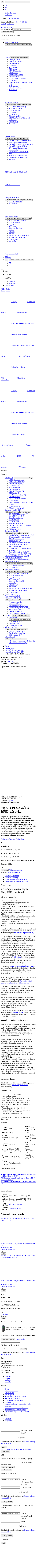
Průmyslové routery (11, 216)
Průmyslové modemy (12, 197)
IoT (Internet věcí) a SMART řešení (17, 559)
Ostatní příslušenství (17, 611)
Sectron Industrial (10, 13)
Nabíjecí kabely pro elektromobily (20, 140)
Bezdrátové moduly (11, 102)
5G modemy (13, 203)
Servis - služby (14, 239)
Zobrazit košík (20, 1339)
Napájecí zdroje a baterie (18, 613)
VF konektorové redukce (18, 643)
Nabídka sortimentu (11, 42)
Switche (11, 230)
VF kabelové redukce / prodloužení (22, 641)
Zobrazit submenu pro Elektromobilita (17, 138)
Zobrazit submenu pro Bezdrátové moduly (18, 104)
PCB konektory (15, 635)
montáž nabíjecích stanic (20, 1085)
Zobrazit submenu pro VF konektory (16, 629)
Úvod (7, 646)
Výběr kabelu (16, 957)
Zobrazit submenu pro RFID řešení (20, 619)
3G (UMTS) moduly (16, 108)
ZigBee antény (14, 86)
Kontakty (8, 258)
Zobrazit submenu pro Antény (19, 57)
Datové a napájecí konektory (19, 608)
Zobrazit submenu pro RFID (21, 615)
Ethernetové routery (15, 228)
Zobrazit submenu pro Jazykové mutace (17, 2)
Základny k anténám (15, 88)
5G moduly (12, 112)
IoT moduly (13, 114)
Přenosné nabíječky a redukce (18, 142)
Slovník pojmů (9, 1395)
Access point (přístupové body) (19, 235)
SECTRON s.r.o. (6, 27)
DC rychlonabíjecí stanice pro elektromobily (18, 545)
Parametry (11, 877)
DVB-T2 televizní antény (17, 78)
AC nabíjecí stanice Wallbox (18, 146)
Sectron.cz (8, 15)
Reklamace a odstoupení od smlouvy (17, 1408)
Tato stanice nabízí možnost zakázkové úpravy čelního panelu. (16, 982)
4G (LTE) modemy (15, 202)
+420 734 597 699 (15, 1208)
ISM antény (13, 80)
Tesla (10, 154)
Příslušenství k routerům (17, 237)
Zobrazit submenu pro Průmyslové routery (18, 218)
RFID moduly (13, 122)
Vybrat (9, 1469)
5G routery (12, 224)
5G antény (12, 65)
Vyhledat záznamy (7, 31)
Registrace (12, 283)
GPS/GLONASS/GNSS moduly (19, 118)
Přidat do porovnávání (16, 870)
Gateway (12, 232)
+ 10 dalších (13, 90)
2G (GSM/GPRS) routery (17, 220)
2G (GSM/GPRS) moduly (17, 107)
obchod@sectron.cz (7, 24)
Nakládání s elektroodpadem (14, 1400)
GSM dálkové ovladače (12, 185)
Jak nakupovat (9, 1393)
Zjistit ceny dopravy (8, 1467)
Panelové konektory (17, 633)
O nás (7, 1389)
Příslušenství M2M (13, 598)
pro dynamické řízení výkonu (22, 966)
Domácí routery (11, 594)
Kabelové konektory (17, 631)
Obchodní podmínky (11, 1391)
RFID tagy (17, 621)
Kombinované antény (16, 75)
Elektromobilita (10, 136)
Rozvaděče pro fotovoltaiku (18, 155)
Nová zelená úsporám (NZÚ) (18, 157)
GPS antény (13, 69)
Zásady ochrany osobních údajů (15, 1410)
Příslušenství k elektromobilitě (18, 152)
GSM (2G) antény (15, 60)
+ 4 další (12, 123)
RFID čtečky (14, 623)
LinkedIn (8, 1380)
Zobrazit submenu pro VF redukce (16, 639)
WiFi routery (13, 226)
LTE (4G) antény (14, 63)
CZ (2, 2)
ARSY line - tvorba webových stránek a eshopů (16, 1449)
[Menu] (1, 269)
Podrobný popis (12, 876)
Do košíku (5, 870)
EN (6, 7)
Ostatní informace (16, 881)
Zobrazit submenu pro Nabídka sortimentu (18, 44)
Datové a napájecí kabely (18, 606)
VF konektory (11, 627)
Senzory (11, 233)
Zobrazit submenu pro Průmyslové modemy (19, 199)
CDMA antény (14, 76)
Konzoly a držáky (16, 609)
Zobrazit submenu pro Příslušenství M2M (18, 600)
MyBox (10, 661)
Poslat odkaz (20, 839)
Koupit (3, 1253)
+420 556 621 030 (21, 22)
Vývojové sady (15, 602)
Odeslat (23, 1349)
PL (6, 9)
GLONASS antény (15, 71)
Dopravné (8, 1402)
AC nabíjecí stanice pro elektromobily (21, 144)
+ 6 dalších (12, 241)
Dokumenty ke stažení (16, 879)
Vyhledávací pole (6, 29)
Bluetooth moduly (15, 116)
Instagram (8, 1378)
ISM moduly (13, 120)
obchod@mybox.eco (16, 1204)
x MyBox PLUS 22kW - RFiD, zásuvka (16, 1329)
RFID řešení (14, 617)
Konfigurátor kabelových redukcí (16, 1396)
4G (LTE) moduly (15, 110)
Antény (7, 57)
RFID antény (13, 73)
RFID (8, 615)
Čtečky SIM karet (15, 604)
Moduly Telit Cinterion (12, 1398)
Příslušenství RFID (16, 625)
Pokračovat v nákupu (8, 1339)
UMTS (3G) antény (15, 61)
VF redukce (10, 637)
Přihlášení (12, 282)
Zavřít (3, 1318)
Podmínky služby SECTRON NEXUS (17, 1411)
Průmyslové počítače (11, 254)
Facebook (12, 839)
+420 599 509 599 (13, 18)
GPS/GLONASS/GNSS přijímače (16, 172)
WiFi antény (13, 67)
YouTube (8, 1382)
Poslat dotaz (5, 839)
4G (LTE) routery (15, 222)
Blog (6, 256)
